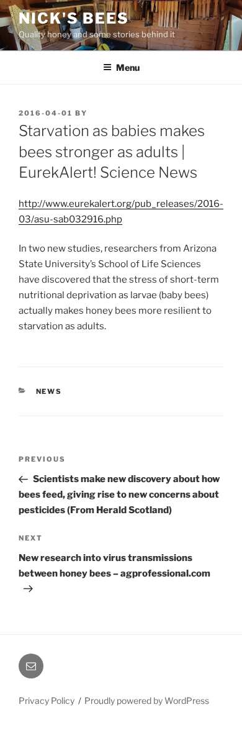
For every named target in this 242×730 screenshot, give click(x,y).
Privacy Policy (46, 700)
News (49, 391)
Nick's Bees (74, 18)
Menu (128, 67)
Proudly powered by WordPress (146, 700)
